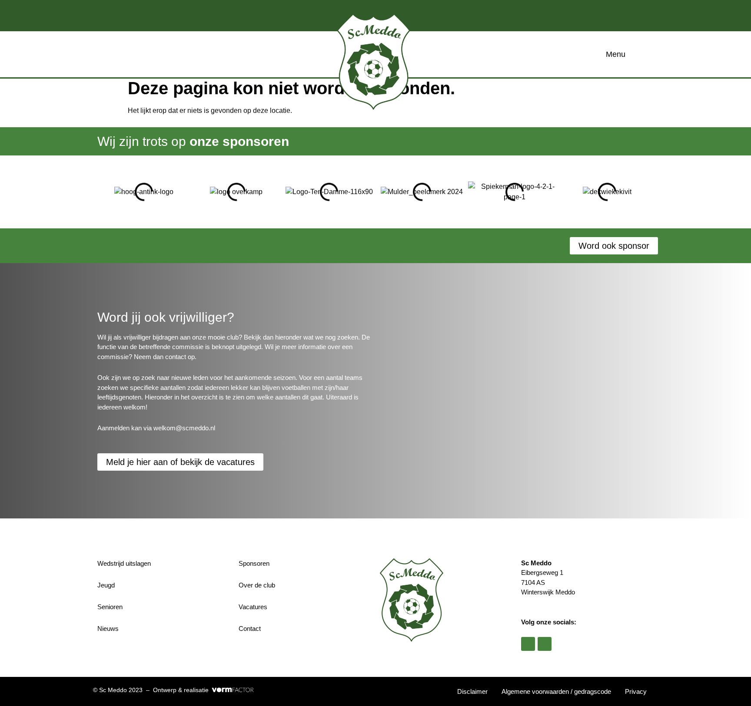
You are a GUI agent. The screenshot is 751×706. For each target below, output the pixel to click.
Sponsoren (254, 563)
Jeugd (106, 585)
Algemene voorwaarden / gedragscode (556, 691)
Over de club (257, 585)
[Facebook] (528, 644)
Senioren (110, 606)
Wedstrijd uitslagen (124, 563)
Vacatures (253, 606)
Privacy (636, 691)
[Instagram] (545, 644)
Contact (250, 628)
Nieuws (108, 628)
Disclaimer (472, 691)
